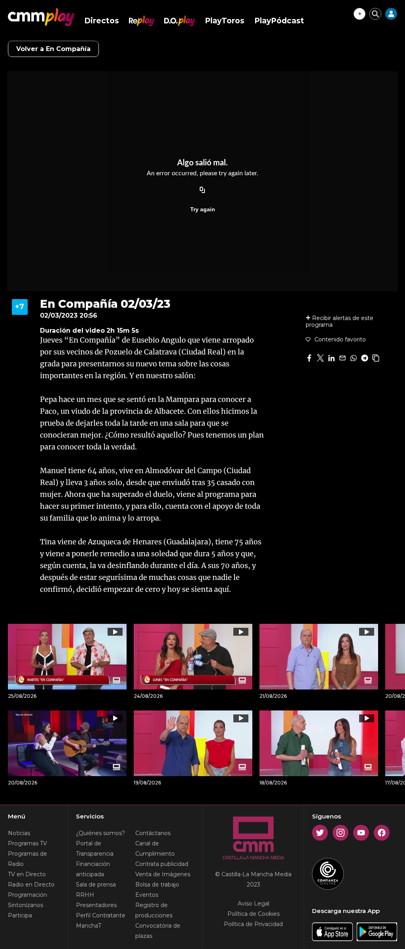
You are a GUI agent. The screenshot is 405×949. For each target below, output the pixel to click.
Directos (101, 20)
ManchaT (88, 925)
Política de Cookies (253, 913)
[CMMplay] (41, 17)
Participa (20, 915)
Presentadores (96, 905)
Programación (27, 894)
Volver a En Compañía (53, 49)
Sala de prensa (96, 884)
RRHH (85, 894)
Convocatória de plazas (157, 931)
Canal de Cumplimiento (155, 848)
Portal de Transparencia (95, 848)
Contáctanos (152, 833)
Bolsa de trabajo (157, 884)
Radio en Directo (31, 884)
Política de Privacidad (253, 924)
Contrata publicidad (161, 864)
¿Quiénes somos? (100, 833)
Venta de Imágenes (162, 874)
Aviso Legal (253, 903)
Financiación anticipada (93, 869)
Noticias (19, 833)
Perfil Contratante (100, 915)
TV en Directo (27, 874)
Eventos (146, 894)
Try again (202, 209)
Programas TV (27, 843)
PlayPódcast (279, 20)
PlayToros (224, 20)
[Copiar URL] (202, 190)
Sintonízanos (25, 905)
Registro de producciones (153, 910)
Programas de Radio (27, 859)
